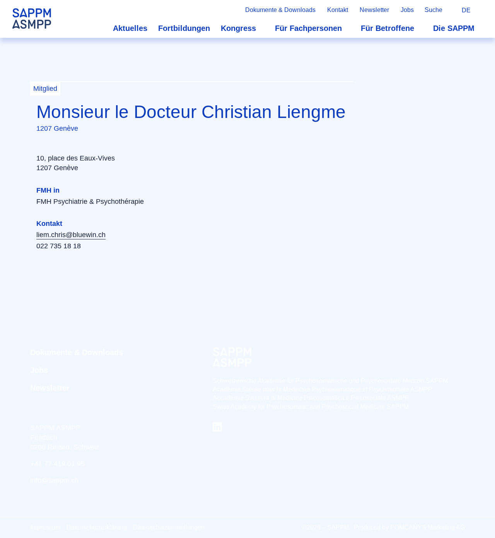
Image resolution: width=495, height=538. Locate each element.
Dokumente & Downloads (280, 10)
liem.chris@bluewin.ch (71, 235)
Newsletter (374, 10)
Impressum (45, 527)
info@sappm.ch (54, 480)
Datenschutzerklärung (97, 527)
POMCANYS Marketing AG (427, 527)
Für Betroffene (387, 28)
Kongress (238, 28)
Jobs (407, 10)
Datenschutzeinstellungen (169, 527)
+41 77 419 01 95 (57, 464)
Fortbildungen (184, 28)
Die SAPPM (454, 28)
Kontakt (337, 10)
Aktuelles (130, 28)
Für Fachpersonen (308, 28)
